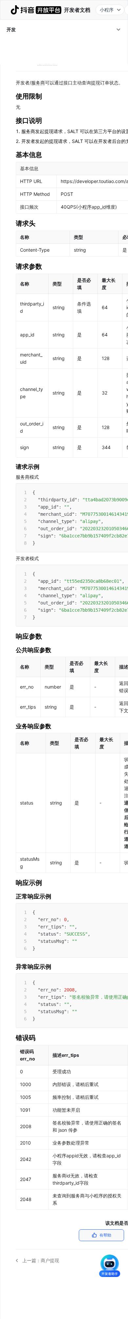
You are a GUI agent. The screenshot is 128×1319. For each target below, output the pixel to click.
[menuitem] (64, 29)
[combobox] (110, 10)
